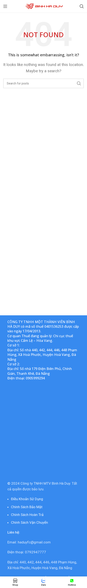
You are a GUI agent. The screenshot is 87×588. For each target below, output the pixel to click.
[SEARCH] (79, 83)
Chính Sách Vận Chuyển (29, 522)
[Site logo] (44, 6)
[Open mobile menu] (5, 6)
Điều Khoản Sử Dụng (27, 499)
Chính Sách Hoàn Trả (27, 515)
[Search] (81, 6)
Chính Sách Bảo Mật (26, 507)
